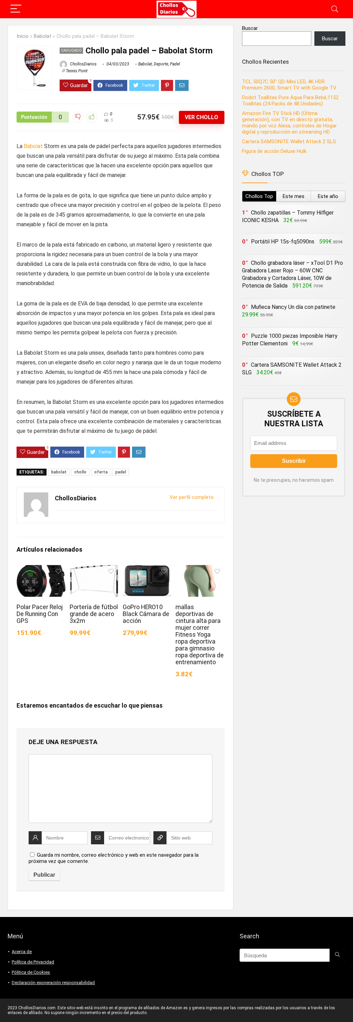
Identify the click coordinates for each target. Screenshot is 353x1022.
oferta (101, 472)
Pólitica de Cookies (31, 972)
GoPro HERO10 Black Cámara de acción (146, 614)
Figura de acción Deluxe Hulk (274, 151)
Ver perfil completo (192, 497)
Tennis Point (77, 71)
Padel (175, 64)
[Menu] (16, 9)
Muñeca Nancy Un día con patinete (293, 307)
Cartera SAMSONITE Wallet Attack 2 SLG (289, 141)
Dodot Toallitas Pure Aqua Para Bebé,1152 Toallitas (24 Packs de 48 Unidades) (290, 100)
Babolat (42, 36)
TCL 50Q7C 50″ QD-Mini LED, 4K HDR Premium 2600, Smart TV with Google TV (290, 85)
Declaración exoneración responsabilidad (53, 982)
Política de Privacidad (33, 961)
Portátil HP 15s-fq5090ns (282, 241)
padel (120, 472)
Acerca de (22, 951)
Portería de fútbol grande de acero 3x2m (94, 614)
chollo (80, 472)
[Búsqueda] (337, 955)
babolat (59, 472)
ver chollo (201, 117)
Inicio (23, 36)
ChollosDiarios (83, 64)
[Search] (334, 9)
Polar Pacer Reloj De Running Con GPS (40, 614)
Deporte (161, 64)
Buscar (250, 28)
